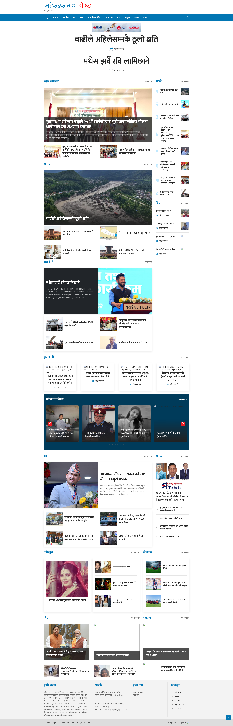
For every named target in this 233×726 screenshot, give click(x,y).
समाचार (55, 17)
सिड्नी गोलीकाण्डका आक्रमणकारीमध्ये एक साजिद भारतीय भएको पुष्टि (75, 671)
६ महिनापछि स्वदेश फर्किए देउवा (79, 342)
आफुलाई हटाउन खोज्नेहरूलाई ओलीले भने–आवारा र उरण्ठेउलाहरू (132, 323)
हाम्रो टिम (177, 700)
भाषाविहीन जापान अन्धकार (165, 224)
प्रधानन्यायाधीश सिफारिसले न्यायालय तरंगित (131, 252)
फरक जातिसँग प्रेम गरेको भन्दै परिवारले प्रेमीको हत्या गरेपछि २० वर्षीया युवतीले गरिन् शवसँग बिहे (124, 671)
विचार (81, 17)
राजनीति (65, 17)
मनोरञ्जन (109, 17)
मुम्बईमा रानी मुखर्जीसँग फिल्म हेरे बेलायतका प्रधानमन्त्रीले (124, 584)
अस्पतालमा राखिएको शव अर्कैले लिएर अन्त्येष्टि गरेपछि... (174, 527)
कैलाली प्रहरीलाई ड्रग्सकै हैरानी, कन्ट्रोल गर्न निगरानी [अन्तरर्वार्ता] (173, 376)
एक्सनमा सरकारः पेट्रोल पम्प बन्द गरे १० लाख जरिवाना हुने (79, 519)
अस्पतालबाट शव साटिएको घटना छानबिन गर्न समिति (173, 669)
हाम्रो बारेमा (178, 692)
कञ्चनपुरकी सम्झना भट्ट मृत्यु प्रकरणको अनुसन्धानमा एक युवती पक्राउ (97, 433)
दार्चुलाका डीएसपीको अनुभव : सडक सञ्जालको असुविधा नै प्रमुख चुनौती (135, 376)
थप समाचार (148, 81)
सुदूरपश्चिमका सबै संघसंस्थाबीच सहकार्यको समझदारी (171, 509)
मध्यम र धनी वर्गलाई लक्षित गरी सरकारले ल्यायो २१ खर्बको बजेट (78, 537)
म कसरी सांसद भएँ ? (163, 211)
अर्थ (73, 17)
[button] (188, 17)
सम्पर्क (177, 696)
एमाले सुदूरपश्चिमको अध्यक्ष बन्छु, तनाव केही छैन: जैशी (98, 375)
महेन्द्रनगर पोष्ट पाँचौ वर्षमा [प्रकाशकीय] (132, 435)
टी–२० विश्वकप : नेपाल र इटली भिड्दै (174, 567)
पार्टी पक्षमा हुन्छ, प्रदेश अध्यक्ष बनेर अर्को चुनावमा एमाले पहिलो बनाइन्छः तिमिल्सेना (60, 379)
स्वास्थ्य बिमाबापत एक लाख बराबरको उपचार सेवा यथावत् (166, 653)
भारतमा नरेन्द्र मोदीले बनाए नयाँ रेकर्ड (112, 655)
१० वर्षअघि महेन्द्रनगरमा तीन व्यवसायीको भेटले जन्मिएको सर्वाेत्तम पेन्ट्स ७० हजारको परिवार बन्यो (172, 496)
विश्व (118, 17)
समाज (145, 17)
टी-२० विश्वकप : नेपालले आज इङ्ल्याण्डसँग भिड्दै (174, 601)
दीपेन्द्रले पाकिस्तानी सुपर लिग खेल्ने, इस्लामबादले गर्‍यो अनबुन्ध (175, 584)
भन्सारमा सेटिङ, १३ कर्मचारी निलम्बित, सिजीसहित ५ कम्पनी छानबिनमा (133, 519)
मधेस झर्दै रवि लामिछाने (116, 61)
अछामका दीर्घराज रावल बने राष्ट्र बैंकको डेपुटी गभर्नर (169, 151)
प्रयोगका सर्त (178, 709)
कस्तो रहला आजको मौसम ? (170, 536)
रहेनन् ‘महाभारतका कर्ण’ (121, 567)
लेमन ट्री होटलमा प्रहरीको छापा (171, 518)
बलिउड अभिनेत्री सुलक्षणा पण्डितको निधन (67, 600)
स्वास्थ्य (136, 17)
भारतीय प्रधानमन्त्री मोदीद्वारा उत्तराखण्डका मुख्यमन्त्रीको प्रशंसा (64, 653)
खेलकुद (127, 17)
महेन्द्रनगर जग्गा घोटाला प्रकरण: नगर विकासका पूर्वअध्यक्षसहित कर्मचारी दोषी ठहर (170, 431)
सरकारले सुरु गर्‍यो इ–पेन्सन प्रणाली (131, 537)
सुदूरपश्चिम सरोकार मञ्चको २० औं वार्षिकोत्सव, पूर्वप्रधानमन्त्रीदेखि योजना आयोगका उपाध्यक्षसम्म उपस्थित (97, 124)
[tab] (109, 444)
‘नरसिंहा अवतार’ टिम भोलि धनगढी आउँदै (122, 601)
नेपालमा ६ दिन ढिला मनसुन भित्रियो (135, 233)
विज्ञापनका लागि (179, 704)
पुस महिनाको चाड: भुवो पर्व (165, 237)
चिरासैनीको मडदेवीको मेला (165, 249)
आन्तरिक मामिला (94, 17)
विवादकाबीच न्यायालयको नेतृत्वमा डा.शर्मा (77, 252)
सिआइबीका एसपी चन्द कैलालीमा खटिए (59, 435)
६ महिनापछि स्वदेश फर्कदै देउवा (133, 342)
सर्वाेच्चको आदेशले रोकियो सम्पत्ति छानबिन (77, 233)
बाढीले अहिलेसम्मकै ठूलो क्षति (116, 39)
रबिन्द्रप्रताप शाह (164, 215)
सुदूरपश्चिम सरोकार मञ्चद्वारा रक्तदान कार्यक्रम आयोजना (135, 151)
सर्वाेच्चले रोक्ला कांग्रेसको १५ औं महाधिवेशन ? (79, 323)
